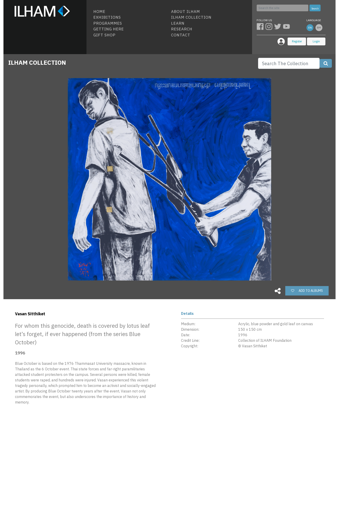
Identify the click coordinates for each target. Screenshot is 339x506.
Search (315, 8)
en (310, 27)
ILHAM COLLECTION (37, 62)
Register (297, 41)
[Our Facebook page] (261, 26)
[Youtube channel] (287, 26)
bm (319, 27)
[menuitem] (130, 12)
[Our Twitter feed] (278, 26)
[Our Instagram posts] (269, 26)
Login (316, 41)
